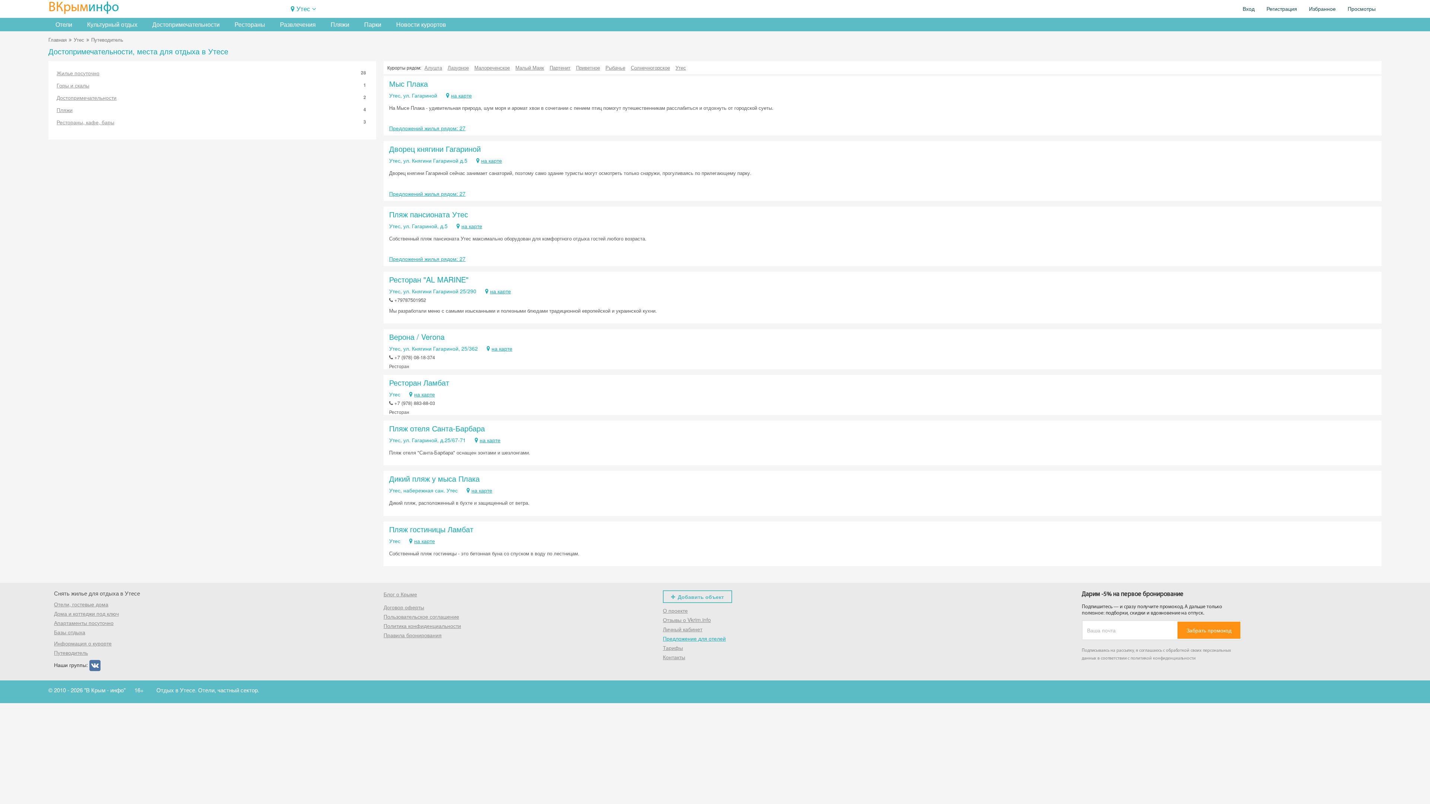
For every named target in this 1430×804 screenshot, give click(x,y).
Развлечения (298, 24)
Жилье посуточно (211, 73)
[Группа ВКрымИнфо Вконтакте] (95, 665)
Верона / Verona (417, 336)
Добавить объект (701, 596)
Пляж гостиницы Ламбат (431, 529)
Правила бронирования (413, 635)
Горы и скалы (211, 85)
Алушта (433, 67)
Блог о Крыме (400, 594)
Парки (372, 24)
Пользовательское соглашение (421, 616)
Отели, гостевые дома (81, 604)
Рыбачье (615, 67)
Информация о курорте (83, 643)
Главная (57, 39)
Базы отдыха (69, 632)
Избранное (1322, 9)
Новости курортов (421, 24)
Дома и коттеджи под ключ (86, 613)
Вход (1249, 9)
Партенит (560, 67)
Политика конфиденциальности (422, 625)
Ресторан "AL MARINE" (428, 279)
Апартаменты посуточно (84, 622)
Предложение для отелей (694, 638)
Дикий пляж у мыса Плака (434, 478)
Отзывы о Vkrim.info (687, 619)
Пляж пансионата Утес (428, 214)
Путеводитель (71, 652)
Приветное (588, 67)
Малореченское (492, 67)
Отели (63, 24)
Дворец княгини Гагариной (435, 148)
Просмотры (1362, 9)
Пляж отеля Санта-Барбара (437, 428)
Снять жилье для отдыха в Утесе (97, 593)
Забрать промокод (1209, 630)
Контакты (674, 657)
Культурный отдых (112, 24)
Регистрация (1282, 9)
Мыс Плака (408, 83)
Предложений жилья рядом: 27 (427, 128)
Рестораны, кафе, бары (211, 122)
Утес (303, 8)
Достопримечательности (186, 24)
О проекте (675, 610)
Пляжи (340, 24)
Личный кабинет (682, 629)
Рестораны (250, 24)
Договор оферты (404, 607)
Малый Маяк (529, 67)
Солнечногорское (650, 67)
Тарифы (673, 647)
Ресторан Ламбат (419, 382)
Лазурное (458, 67)
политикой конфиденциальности (1163, 658)
